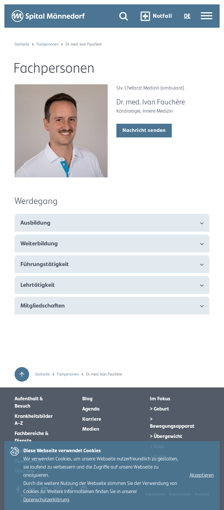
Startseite (22, 44)
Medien (90, 429)
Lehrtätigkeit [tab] (37, 285)
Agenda (90, 409)
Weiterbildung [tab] (39, 243)
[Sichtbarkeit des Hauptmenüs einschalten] (206, 16)
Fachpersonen (48, 44)
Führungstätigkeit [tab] (44, 264)
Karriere (91, 419)
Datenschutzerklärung (46, 499)
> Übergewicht (166, 436)
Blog (87, 398)
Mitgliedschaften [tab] (42, 306)
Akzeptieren (202, 475)
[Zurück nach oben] (22, 374)
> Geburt (159, 409)
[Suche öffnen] (124, 16)
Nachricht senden (144, 130)
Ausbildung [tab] (35, 223)
